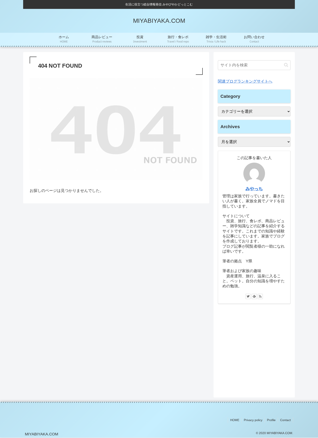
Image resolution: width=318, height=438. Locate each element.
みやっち (254, 188)
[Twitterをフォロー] (248, 296)
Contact (285, 420)
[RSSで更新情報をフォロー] (260, 296)
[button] (286, 64)
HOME (234, 420)
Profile (271, 420)
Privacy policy (253, 420)
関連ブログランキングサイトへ (245, 81)
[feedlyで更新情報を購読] (254, 296)
